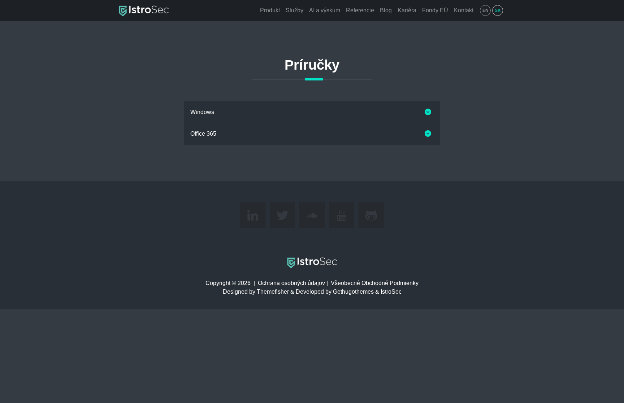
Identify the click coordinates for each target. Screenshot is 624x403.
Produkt (270, 10)
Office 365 (203, 134)
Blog (386, 10)
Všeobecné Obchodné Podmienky (375, 283)
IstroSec (391, 292)
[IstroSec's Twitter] (282, 215)
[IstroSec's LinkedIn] (252, 215)
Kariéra (407, 10)
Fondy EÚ (435, 10)
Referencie (360, 10)
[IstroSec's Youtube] (341, 215)
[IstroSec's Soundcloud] (312, 215)
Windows (202, 112)
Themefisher (273, 292)
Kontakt (463, 10)
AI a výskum (324, 10)
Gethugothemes (353, 292)
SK (498, 10)
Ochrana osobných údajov (291, 283)
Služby (294, 10)
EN (485, 10)
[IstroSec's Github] (371, 215)
